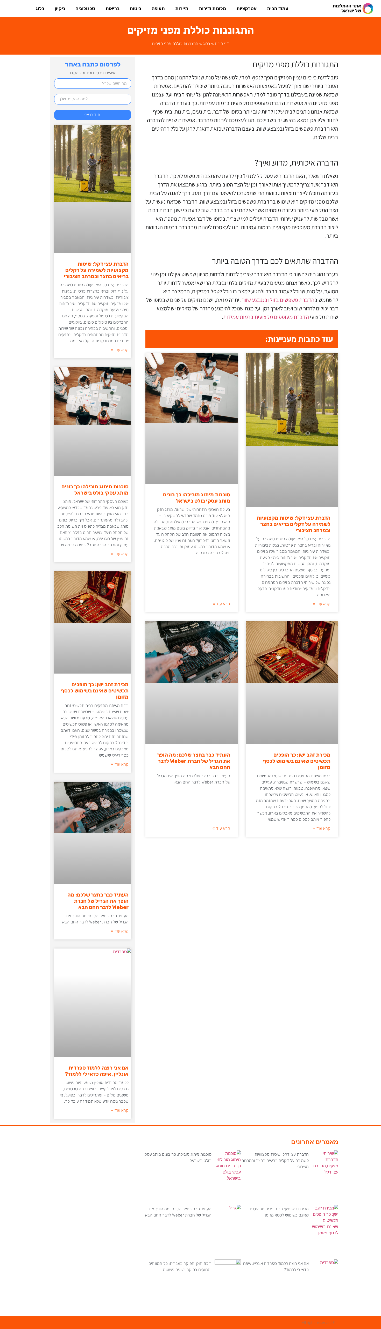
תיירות (181, 8)
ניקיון (60, 8)
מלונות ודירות (212, 8)
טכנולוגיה (85, 8)
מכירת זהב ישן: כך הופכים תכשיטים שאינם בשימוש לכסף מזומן (296, 761)
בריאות (112, 8)
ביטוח (135, 8)
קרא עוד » (321, 603)
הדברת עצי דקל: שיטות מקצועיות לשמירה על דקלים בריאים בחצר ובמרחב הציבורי (293, 524)
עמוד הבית (277, 8)
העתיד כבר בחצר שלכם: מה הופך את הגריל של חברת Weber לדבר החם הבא (193, 761)
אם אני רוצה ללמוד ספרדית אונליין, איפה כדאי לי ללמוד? (97, 1071)
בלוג (40, 8)
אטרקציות (246, 8)
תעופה (158, 8)
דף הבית (222, 43)
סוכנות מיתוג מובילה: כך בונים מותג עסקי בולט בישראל (196, 497)
